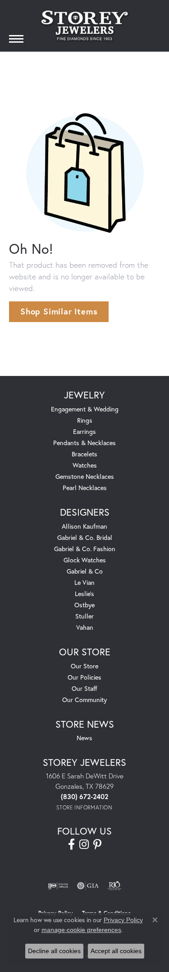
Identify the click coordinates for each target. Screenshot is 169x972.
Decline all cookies (54, 950)
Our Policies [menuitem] (84, 677)
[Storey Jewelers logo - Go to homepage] (85, 25)
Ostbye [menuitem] (84, 605)
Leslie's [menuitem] (84, 593)
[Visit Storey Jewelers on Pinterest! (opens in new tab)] (97, 844)
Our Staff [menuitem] (84, 688)
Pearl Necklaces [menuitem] (85, 487)
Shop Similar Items (58, 311)
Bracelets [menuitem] (84, 454)
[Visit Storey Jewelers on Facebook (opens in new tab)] (71, 844)
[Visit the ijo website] (58, 885)
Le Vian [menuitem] (84, 582)
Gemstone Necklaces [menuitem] (84, 476)
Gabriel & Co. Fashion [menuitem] (84, 548)
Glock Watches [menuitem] (85, 560)
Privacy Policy (123, 919)
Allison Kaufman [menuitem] (84, 526)
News (84, 737)
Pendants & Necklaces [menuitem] (84, 442)
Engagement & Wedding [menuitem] (85, 409)
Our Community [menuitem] (84, 699)
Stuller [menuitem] (84, 616)
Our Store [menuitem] (84, 666)
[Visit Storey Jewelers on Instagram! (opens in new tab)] (84, 844)
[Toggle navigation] (16, 39)
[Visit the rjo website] (114, 885)
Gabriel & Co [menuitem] (85, 571)
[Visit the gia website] (88, 885)
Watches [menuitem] (85, 465)
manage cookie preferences (81, 929)
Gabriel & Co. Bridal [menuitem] (84, 537)
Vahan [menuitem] (84, 627)
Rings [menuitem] (84, 420)
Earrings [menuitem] (84, 431)
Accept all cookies (116, 950)
